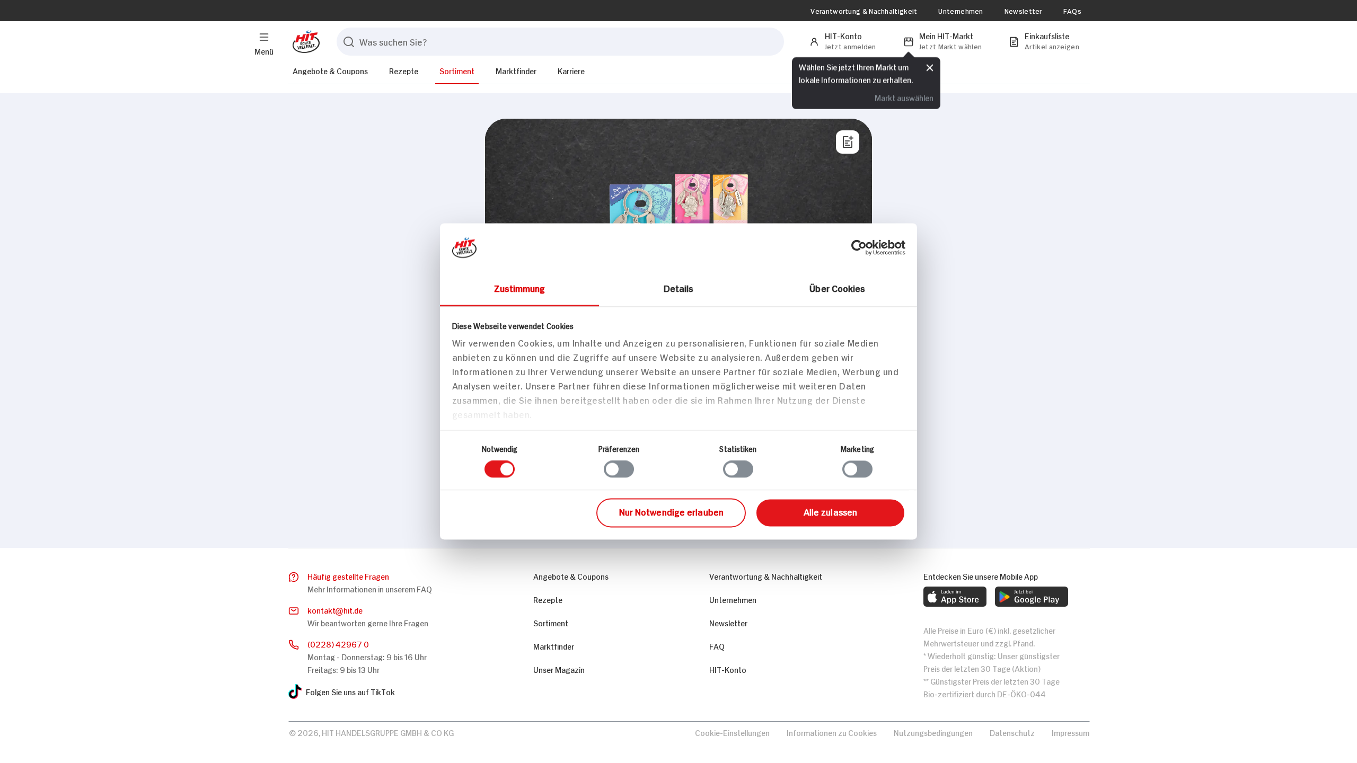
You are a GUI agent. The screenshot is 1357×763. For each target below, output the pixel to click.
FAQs (1072, 10)
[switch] (619, 469)
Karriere (571, 70)
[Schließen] (929, 66)
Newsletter (1023, 10)
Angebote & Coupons (330, 70)
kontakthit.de (335, 610)
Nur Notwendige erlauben (671, 511)
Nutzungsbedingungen (933, 732)
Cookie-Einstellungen (732, 732)
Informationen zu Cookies (832, 732)
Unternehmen (960, 10)
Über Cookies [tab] (837, 288)
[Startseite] (304, 41)
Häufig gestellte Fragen (348, 576)
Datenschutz (1012, 732)
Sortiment (456, 70)
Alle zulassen (830, 511)
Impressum (1070, 732)
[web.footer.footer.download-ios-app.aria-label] (954, 597)
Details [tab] (679, 288)
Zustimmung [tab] (519, 288)
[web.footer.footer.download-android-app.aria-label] (1031, 597)
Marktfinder (516, 70)
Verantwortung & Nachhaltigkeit (863, 10)
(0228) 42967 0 (338, 643)
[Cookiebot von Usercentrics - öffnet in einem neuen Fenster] (859, 247)
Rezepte (403, 70)
